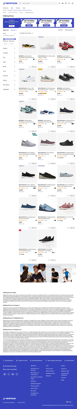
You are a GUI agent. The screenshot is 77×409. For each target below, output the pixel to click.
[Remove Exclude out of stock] (32, 33)
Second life (34, 388)
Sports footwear (13, 12)
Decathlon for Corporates (35, 373)
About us (64, 368)
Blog (62, 380)
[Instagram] (16, 374)
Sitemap (48, 376)
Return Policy (50, 371)
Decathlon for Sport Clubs (36, 378)
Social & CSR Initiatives (65, 374)
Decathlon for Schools (35, 369)
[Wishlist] (69, 3)
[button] (6, 8)
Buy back (33, 390)
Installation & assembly (34, 394)
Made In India (65, 371)
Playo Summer (35, 386)
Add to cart (34, 66)
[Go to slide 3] (48, 281)
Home (4, 12)
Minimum (5, 41)
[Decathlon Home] (10, 3)
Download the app (10, 366)
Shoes (21, 12)
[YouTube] (12, 374)
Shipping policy (50, 373)
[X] (8, 374)
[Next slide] (73, 273)
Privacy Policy (21, 402)
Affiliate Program (36, 383)
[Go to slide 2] (47, 281)
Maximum (11, 41)
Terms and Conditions (9, 402)
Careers (63, 377)
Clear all (13, 30)
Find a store (49, 368)
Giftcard (33, 381)
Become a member (10, 369)
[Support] (65, 3)
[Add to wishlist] (30, 67)
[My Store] (62, 3)
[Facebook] (4, 374)
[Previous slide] (21, 273)
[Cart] (72, 3)
